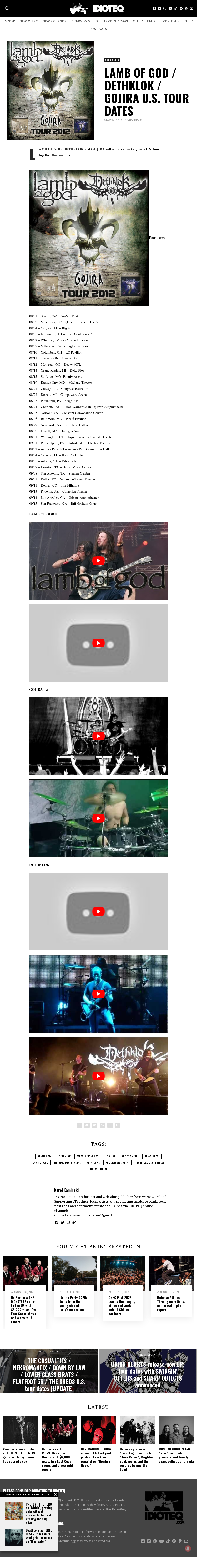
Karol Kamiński (66, 1190)
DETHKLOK (73, 149)
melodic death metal (67, 1162)
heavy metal (151, 1156)
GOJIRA (98, 149)
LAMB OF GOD (50, 149)
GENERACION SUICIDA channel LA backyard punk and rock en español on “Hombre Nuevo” (96, 1457)
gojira (111, 1156)
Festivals (98, 29)
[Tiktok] (176, 8)
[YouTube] (170, 8)
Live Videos (169, 21)
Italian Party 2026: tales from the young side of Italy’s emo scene (73, 1303)
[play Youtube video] (98, 561)
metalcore (93, 1162)
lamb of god (40, 1162)
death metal (45, 1156)
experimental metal (89, 1156)
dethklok (65, 1156)
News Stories (54, 21)
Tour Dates (112, 60)
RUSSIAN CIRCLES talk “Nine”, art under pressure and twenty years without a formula (176, 1454)
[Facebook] (154, 8)
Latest (9, 21)
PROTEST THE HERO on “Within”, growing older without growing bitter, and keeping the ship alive (39, 1513)
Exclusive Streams (111, 21)
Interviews (80, 21)
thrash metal (98, 1168)
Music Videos (143, 21)
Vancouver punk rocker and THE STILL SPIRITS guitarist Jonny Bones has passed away (19, 1454)
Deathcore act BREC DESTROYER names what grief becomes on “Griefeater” (39, 1536)
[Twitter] (159, 8)
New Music (28, 21)
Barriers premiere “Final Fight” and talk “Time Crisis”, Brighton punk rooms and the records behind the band (137, 1459)
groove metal (130, 1156)
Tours (189, 21)
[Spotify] (181, 8)
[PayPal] (186, 8)
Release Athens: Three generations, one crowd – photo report (171, 1303)
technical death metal (149, 1162)
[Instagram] (164, 8)
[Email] (191, 8)
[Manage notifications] (188, 1548)
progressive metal (117, 1162)
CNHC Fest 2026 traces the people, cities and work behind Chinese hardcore (122, 1305)
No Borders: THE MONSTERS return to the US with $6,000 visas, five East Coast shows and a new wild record (24, 1309)
